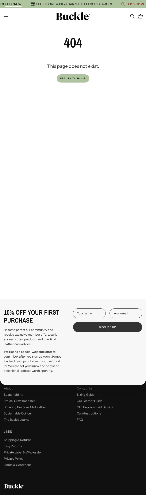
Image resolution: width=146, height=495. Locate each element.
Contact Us (85, 388)
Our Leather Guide (89, 401)
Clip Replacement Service (95, 407)
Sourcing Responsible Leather (25, 407)
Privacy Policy (13, 458)
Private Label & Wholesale (22, 452)
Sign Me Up (107, 327)
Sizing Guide (85, 394)
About (8, 388)
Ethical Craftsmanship (20, 401)
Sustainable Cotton (17, 413)
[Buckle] (73, 16)
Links (8, 432)
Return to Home (73, 78)
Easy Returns (13, 446)
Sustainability (13, 394)
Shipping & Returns (17, 440)
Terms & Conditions (18, 465)
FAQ (80, 419)
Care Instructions (89, 413)
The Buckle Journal (17, 419)
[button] (132, 16)
